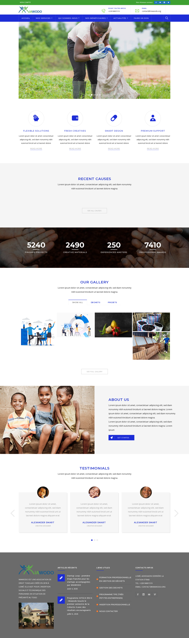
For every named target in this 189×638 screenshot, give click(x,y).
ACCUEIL (26, 18)
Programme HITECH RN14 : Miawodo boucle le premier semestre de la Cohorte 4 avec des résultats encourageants (79, 604)
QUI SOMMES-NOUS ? (68, 18)
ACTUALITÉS (120, 18)
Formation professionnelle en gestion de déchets (115, 579)
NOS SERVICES (43, 18)
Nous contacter (108, 611)
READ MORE (36, 148)
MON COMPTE (25, 2)
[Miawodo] (30, 9)
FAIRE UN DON (141, 18)
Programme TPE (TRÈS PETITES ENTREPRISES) (111, 596)
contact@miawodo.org (151, 11)
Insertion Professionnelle (114, 604)
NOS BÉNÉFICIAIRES (95, 18)
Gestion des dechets (111, 588)
